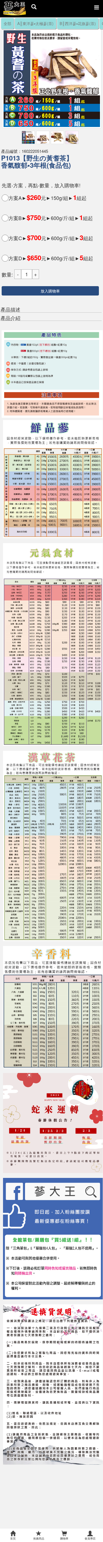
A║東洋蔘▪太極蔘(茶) (35, 23)
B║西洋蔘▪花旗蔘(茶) (78, 23)
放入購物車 (50, 291)
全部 (7, 23)
